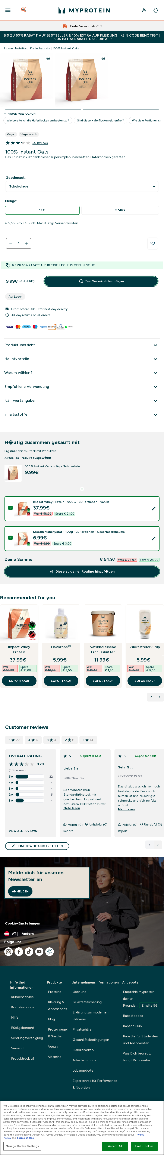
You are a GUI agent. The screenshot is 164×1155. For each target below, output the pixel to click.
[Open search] (24, 10)
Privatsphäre (82, 1029)
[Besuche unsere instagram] (8, 951)
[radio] (42, 210)
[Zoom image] (48, 58)
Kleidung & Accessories (57, 1005)
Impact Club (132, 1026)
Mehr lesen (71, 808)
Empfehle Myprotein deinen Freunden (140, 998)
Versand (17, 1048)
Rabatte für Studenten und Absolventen (140, 1039)
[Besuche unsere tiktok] (29, 951)
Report (68, 831)
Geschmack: (16, 177)
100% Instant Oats (66, 48)
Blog (51, 1019)
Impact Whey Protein (19, 649)
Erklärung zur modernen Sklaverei (90, 1015)
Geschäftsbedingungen (91, 1039)
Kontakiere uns (22, 1007)
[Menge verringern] (11, 243)
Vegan (53, 1046)
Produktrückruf (22, 1058)
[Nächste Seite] (158, 844)
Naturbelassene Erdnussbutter (103, 649)
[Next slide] (163, 655)
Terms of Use (25, 1137)
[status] (19, 243)
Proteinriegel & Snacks (57, 1033)
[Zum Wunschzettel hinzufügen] (152, 244)
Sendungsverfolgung (27, 1038)
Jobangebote (83, 1070)
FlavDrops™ (61, 647)
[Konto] (144, 10)
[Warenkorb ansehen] (156, 10)
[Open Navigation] (7, 10)
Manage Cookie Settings (22, 1146)
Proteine (54, 992)
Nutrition (21, 48)
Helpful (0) (75, 824)
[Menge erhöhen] (26, 243)
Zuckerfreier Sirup (145, 647)
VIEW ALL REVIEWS (23, 831)
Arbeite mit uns (84, 1060)
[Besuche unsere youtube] (39, 951)
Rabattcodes (133, 1016)
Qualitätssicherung (87, 1002)
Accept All (115, 1146)
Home (8, 48)
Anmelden (20, 891)
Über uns (79, 992)
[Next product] (159, 697)
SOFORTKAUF (19, 680)
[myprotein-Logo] (84, 10)
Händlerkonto (83, 1050)
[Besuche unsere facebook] (19, 951)
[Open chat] (49, 951)
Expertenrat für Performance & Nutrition (95, 1084)
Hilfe (15, 1017)
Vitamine (55, 1057)
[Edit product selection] (153, 509)
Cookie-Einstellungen (22, 923)
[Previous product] (151, 697)
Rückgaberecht (22, 1027)
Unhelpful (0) (98, 824)
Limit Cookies (144, 1146)
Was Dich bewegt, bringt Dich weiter (137, 1057)
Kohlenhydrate (40, 48)
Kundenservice (22, 997)
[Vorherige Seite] (149, 844)
